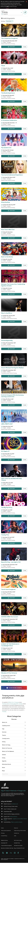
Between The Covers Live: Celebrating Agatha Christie (13, 285)
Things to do (22, 790)
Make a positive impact (16, 822)
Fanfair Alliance (13, 816)
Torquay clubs (5, 703)
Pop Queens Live (6, 147)
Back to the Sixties (7, 257)
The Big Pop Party (6, 507)
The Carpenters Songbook (9, 38)
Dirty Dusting (5, 202)
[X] (3, 853)
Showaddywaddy (7, 340)
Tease (3, 65)
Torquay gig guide (13, 703)
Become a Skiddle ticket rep (7, 848)
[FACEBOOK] (18, 853)
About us (16, 828)
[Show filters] (25, 12)
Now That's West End (7, 229)
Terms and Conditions (6, 830)
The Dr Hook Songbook (8, 589)
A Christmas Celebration (9, 120)
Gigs (2, 790)
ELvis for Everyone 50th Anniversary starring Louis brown (12, 395)
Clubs (7, 790)
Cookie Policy (4, 835)
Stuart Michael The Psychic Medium (12, 367)
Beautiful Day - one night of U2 (11, 562)
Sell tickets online (18, 840)
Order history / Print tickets (20, 830)
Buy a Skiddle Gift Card (19, 848)
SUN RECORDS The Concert (9, 617)
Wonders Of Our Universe (9, 673)
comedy (20, 703)
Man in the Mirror (6, 313)
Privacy (2, 833)
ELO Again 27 (5, 451)
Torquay (4, 711)
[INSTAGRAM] (15, 853)
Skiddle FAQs (17, 843)
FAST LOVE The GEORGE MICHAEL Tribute (11, 479)
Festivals (13, 790)
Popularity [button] (8, 21)
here (8, 6)
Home (2, 828)
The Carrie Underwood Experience (12, 175)
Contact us (16, 833)
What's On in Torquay (13, 702)
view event (12, 46)
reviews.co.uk (15, 804)
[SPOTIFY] (7, 853)
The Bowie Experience (8, 93)
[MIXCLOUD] (11, 853)
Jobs (15, 835)
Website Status (4, 840)
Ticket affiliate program (6, 845)
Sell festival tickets (18, 845)
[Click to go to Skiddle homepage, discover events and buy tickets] (5, 786)
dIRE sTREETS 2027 (7, 424)
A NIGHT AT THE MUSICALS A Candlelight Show (10, 644)
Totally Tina (5, 535)
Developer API (4, 843)
